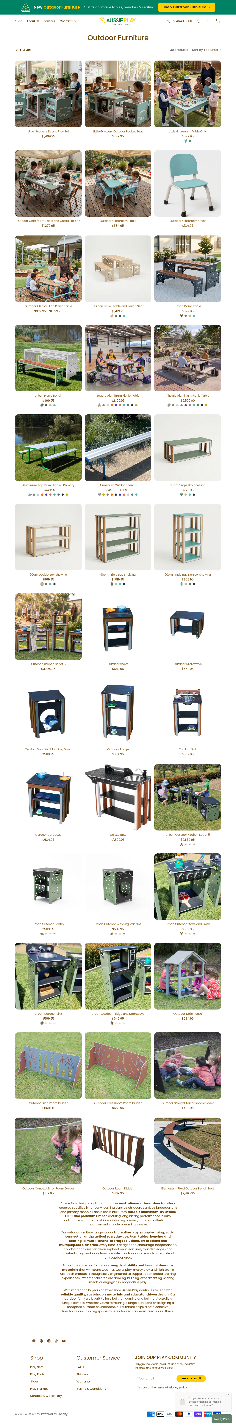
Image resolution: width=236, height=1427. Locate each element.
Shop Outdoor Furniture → (186, 7)
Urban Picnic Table (187, 306)
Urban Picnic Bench (48, 396)
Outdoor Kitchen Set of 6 (48, 664)
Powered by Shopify (54, 1414)
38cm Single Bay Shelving (187, 485)
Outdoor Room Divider (118, 1188)
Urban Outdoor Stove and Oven (187, 924)
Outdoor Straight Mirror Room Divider (187, 1103)
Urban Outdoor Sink (48, 1014)
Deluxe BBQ (118, 835)
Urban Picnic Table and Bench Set (118, 306)
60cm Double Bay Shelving (48, 575)
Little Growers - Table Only (188, 131)
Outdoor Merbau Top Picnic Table (48, 306)
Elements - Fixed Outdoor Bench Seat (187, 1188)
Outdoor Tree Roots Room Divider (118, 1103)
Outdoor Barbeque (48, 835)
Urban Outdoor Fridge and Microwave (118, 1014)
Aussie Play (32, 1414)
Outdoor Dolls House (187, 1014)
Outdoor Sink (188, 749)
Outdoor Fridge (118, 749)
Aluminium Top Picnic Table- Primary (48, 485)
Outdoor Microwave (188, 664)
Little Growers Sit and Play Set (48, 131)
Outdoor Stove (118, 664)
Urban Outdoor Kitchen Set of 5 (187, 835)
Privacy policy (178, 1387)
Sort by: (197, 50)
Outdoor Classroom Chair (188, 221)
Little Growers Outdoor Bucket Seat (118, 131)
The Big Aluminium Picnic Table (187, 396)
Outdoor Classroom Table (118, 221)
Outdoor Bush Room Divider (48, 1103)
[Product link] (48, 94)
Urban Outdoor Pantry (48, 924)
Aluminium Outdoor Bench (118, 485)
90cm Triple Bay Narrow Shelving (188, 575)
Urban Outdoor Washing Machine (118, 924)
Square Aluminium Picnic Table (118, 396)
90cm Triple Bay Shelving (117, 575)
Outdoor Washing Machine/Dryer (48, 749)
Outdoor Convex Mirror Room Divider (48, 1188)
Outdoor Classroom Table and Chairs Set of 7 (48, 221)
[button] (199, 21)
